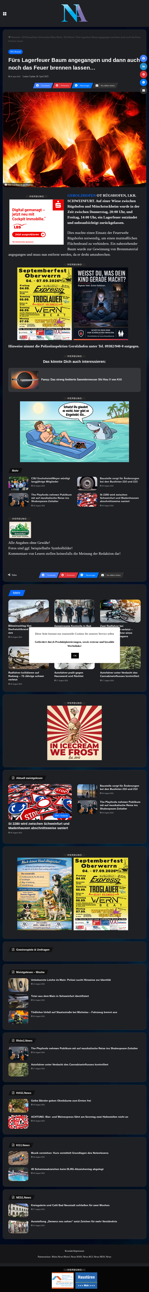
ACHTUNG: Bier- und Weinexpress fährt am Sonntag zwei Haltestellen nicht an (79, 1116)
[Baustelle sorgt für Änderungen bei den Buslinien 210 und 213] (87, 483)
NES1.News (105, 1256)
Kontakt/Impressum (74, 1251)
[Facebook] (143, 58)
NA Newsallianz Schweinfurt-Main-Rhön (42, 37)
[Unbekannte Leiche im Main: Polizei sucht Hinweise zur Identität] (18, 985)
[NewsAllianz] (74, 13)
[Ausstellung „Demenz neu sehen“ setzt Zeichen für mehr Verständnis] (18, 1226)
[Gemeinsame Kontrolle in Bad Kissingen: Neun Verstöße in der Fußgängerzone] (74, 611)
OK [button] (75, 655)
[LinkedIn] (143, 66)
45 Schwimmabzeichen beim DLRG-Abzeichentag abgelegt (67, 1169)
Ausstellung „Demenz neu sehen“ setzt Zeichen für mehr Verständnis (74, 1221)
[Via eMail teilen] (143, 90)
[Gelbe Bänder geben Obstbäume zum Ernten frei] (18, 1106)
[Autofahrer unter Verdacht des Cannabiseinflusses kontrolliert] (120, 657)
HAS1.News (82, 1256)
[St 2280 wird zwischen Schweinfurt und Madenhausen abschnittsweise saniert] (87, 500)
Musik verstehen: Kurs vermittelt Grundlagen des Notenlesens (69, 1152)
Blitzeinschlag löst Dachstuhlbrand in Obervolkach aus (28, 629)
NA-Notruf (69, 37)
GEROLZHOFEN (82, 195)
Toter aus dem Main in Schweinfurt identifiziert (60, 996)
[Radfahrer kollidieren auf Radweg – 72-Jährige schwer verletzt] (28, 657)
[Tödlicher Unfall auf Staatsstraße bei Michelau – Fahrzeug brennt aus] (18, 1017)
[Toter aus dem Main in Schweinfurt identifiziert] (18, 1001)
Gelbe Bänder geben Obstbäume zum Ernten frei (61, 1100)
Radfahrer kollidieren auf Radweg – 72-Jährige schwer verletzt (26, 676)
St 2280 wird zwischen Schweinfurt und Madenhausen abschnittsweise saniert (119, 498)
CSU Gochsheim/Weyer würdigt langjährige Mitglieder (50, 480)
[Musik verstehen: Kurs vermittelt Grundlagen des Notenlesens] (18, 1158)
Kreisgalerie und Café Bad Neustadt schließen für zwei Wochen (70, 1205)
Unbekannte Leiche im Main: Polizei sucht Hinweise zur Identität (71, 979)
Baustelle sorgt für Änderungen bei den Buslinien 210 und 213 (119, 480)
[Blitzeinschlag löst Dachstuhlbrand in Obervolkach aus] (28, 611)
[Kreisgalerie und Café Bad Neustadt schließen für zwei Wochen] (18, 1210)
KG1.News (94, 1256)
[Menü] (4, 15)
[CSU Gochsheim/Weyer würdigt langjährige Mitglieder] (19, 483)
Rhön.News (57, 1256)
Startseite (15, 37)
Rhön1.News (70, 1256)
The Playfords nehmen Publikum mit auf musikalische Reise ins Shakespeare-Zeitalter (51, 498)
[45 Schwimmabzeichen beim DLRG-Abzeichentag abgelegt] (18, 1174)
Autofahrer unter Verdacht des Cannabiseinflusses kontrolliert (69, 1064)
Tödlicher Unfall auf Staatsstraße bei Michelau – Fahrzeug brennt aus (74, 1012)
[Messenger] (143, 82)
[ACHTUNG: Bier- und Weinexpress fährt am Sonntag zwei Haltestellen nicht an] (18, 1122)
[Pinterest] (143, 74)
